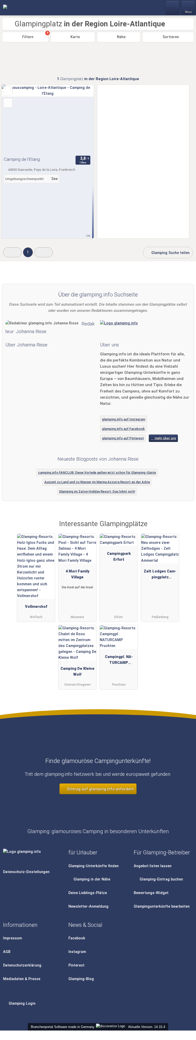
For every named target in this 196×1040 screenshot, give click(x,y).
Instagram (77, 952)
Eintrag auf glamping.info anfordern (100, 789)
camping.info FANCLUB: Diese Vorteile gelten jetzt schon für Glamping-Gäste (97, 472)
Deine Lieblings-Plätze (87, 893)
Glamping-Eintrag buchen (161, 879)
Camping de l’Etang (22, 159)
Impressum (12, 938)
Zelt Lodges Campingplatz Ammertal (160, 575)
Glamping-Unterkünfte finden (93, 866)
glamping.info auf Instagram (123, 419)
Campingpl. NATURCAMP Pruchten (119, 661)
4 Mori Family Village (77, 574)
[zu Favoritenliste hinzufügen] (8, 90)
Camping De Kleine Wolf (77, 671)
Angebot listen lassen (153, 866)
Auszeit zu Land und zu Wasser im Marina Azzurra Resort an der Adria (97, 482)
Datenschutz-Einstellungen (26, 872)
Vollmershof (36, 606)
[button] (12, 252)
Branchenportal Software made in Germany (61, 1027)
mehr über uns (165, 438)
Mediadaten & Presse (21, 979)
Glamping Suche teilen (170, 253)
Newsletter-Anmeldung (88, 906)
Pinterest (76, 965)
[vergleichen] (8, 103)
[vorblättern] (81, 119)
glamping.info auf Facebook (123, 429)
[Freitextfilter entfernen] (172, 7)
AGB (6, 952)
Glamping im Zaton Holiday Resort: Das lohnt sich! (97, 491)
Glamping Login (21, 1003)
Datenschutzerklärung (22, 965)
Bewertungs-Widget (151, 893)
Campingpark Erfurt (119, 556)
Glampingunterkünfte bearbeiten (162, 906)
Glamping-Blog (81, 979)
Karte (74, 37)
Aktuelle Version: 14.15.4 (146, 1027)
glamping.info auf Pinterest (123, 438)
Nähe (121, 37)
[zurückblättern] (14, 119)
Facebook (76, 938)
